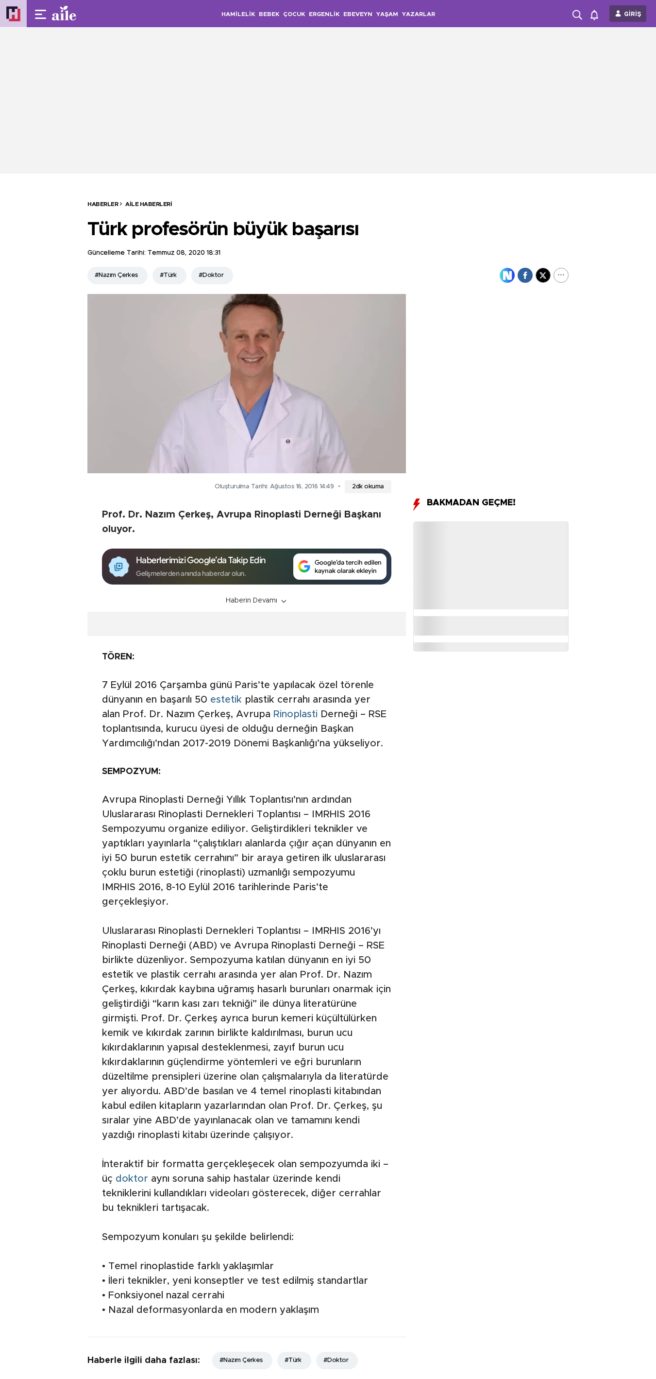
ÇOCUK (294, 14)
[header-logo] (83, 13)
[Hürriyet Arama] (578, 13)
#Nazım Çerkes (116, 275)
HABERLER (102, 204)
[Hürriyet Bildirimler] (596, 13)
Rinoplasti (295, 714)
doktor (132, 1179)
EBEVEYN (357, 14)
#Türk (168, 275)
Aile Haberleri (148, 204)
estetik (226, 700)
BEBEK (269, 14)
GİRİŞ (632, 14)
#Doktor (211, 275)
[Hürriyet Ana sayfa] (13, 14)
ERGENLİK (324, 14)
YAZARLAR (418, 14)
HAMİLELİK (238, 14)
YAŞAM (387, 14)
